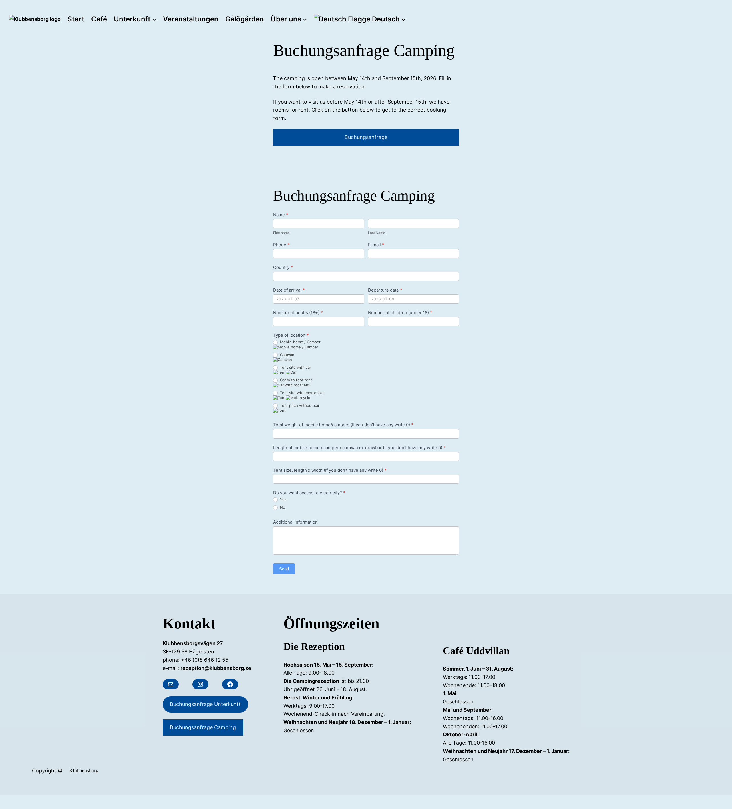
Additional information (295, 522)
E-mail (376, 244)
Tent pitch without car (299, 405)
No (282, 507)
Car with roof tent (295, 380)
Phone (281, 244)
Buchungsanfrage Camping (203, 727)
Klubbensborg (83, 770)
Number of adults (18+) (298, 312)
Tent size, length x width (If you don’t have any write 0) (330, 470)
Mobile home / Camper (300, 342)
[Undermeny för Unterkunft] (154, 19)
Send (284, 568)
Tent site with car (295, 367)
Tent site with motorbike (301, 392)
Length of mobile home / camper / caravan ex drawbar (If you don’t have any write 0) (359, 447)
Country (283, 267)
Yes (283, 499)
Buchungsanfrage (366, 137)
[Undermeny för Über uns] (305, 19)
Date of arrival (289, 290)
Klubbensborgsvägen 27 (193, 643)
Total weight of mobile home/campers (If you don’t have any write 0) (343, 424)
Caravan (286, 354)
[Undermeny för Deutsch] (403, 19)
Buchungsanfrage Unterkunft (205, 704)
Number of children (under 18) (400, 312)
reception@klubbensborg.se (215, 668)
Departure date (385, 290)
